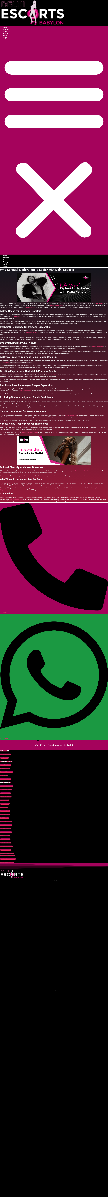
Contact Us (6, 31)
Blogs (5, 38)
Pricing (5, 33)
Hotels (5, 35)
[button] (54, 147)
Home (5, 27)
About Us (6, 29)
